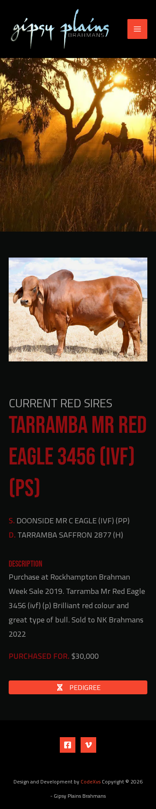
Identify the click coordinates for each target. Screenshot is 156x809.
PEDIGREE (84, 687)
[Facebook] (67, 745)
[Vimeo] (88, 745)
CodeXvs (91, 782)
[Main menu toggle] (137, 29)
